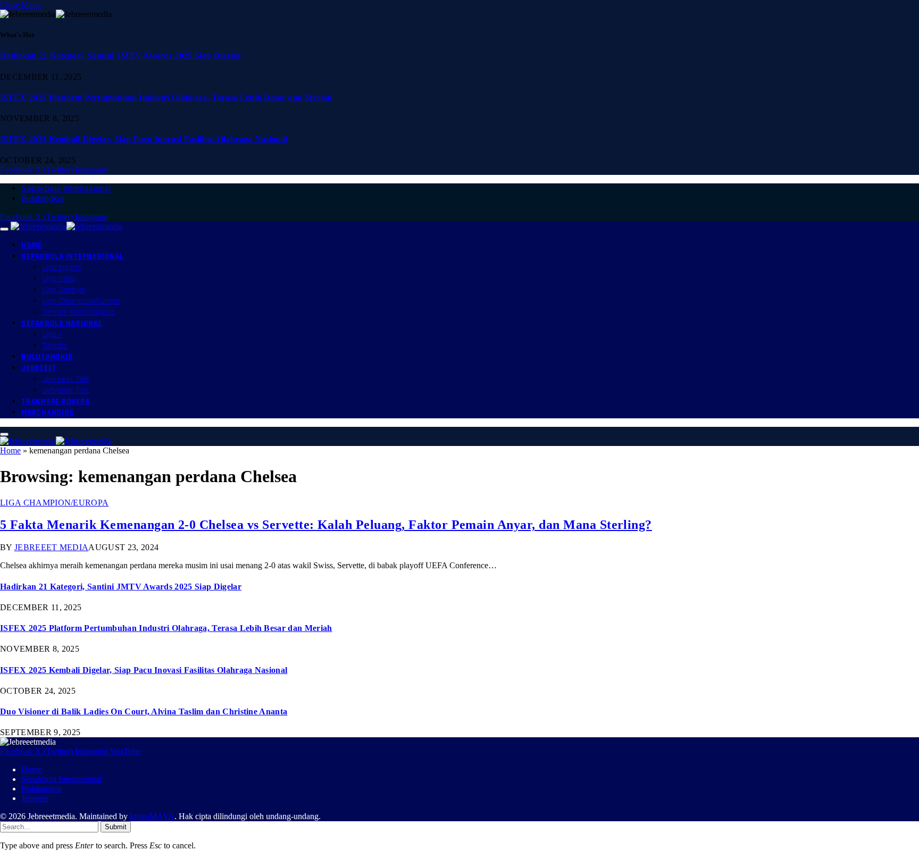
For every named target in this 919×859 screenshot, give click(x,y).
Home (31, 245)
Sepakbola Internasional (66, 188)
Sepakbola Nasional (62, 323)
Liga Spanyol (64, 290)
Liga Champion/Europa (81, 301)
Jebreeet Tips (66, 390)
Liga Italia (59, 278)
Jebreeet (39, 368)
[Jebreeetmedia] (66, 226)
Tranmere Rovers (55, 402)
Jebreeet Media (51, 547)
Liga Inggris (62, 267)
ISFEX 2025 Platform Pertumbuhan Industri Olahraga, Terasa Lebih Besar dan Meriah (166, 97)
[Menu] (4, 229)
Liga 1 (52, 334)
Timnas (55, 345)
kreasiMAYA (152, 816)
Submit (116, 827)
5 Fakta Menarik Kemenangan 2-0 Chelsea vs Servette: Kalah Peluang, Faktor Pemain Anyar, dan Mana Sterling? (326, 525)
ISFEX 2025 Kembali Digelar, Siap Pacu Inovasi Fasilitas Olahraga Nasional (143, 139)
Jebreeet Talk (66, 379)
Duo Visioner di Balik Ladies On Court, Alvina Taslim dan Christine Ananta (143, 711)
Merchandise (47, 413)
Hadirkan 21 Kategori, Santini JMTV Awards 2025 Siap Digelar (120, 55)
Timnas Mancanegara (79, 312)
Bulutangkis (42, 198)
